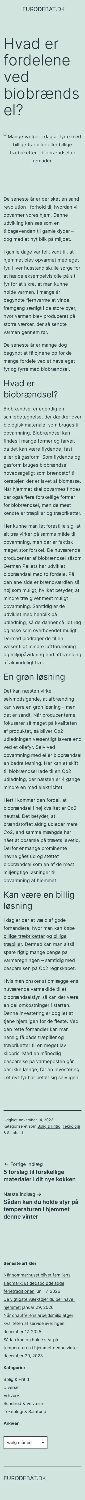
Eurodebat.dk (43, 9)
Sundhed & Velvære (23, 1403)
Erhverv (11, 1395)
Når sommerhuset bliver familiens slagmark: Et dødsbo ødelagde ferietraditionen (37, 1282)
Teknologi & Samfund (25, 1411)
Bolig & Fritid (49, 1126)
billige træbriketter (24, 936)
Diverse (11, 1387)
